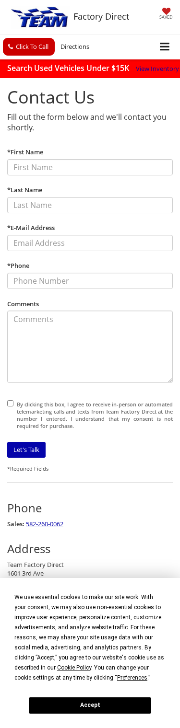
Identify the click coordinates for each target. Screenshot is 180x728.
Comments (23, 304)
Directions (74, 46)
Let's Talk (26, 449)
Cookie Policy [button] (74, 667)
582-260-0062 (44, 524)
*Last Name (24, 189)
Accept (90, 705)
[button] (29, 47)
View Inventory (157, 68)
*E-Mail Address (31, 227)
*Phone (18, 265)
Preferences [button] (132, 677)
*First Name (25, 152)
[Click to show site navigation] (165, 47)
